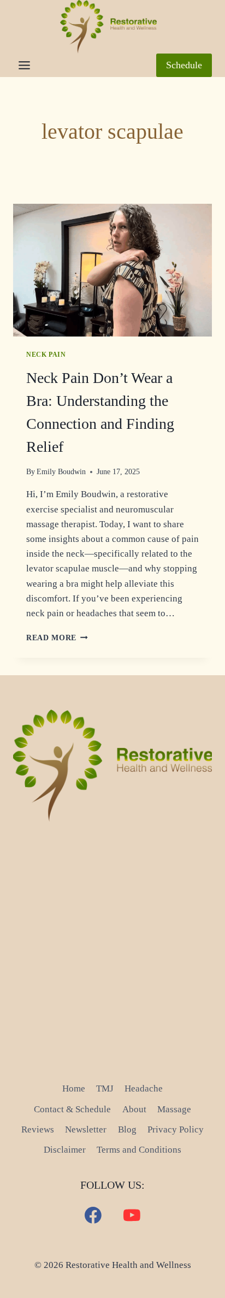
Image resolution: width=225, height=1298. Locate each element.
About (134, 1109)
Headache (144, 1088)
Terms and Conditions (139, 1149)
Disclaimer (65, 1149)
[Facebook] (93, 1215)
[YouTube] (132, 1215)
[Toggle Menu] (24, 65)
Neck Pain (46, 354)
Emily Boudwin (61, 472)
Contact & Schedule (72, 1109)
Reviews (37, 1129)
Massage (174, 1109)
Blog (127, 1129)
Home (73, 1088)
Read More (57, 638)
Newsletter (85, 1129)
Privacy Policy (175, 1129)
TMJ (105, 1088)
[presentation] (112, 270)
